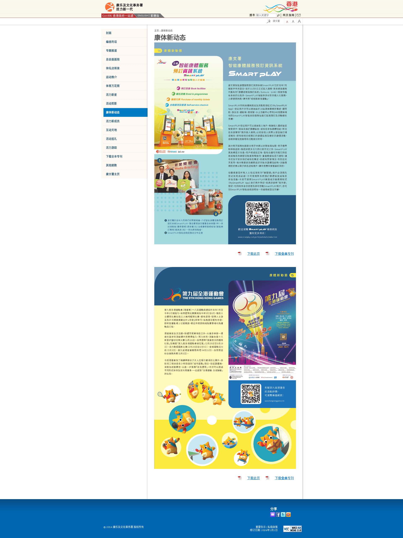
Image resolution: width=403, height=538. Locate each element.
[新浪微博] (288, 516)
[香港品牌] (281, 12)
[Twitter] (283, 516)
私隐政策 (273, 527)
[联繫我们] (299, 15)
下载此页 (253, 254)
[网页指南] (288, 15)
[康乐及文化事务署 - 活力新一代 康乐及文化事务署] (152, 7)
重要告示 (261, 527)
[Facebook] (278, 516)
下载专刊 (284, 254)
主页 (156, 30)
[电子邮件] (273, 516)
